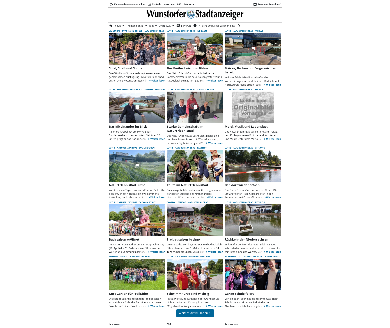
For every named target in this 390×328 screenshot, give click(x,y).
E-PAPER (183, 26)
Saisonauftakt (147, 202)
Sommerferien (147, 147)
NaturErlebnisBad (154, 31)
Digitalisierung (205, 89)
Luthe (170, 31)
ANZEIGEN (165, 25)
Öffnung (260, 147)
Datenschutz (190, 4)
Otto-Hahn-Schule (132, 31)
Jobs (151, 25)
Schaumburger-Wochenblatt (218, 25)
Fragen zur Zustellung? (267, 4)
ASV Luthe (260, 202)
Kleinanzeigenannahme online (127, 4)
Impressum (169, 4)
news (118, 25)
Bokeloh (172, 202)
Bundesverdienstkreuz (130, 89)
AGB (179, 4)
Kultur (259, 89)
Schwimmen (181, 256)
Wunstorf (115, 31)
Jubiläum (202, 31)
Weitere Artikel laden (195, 313)
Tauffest (202, 147)
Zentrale (154, 4)
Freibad (259, 31)
